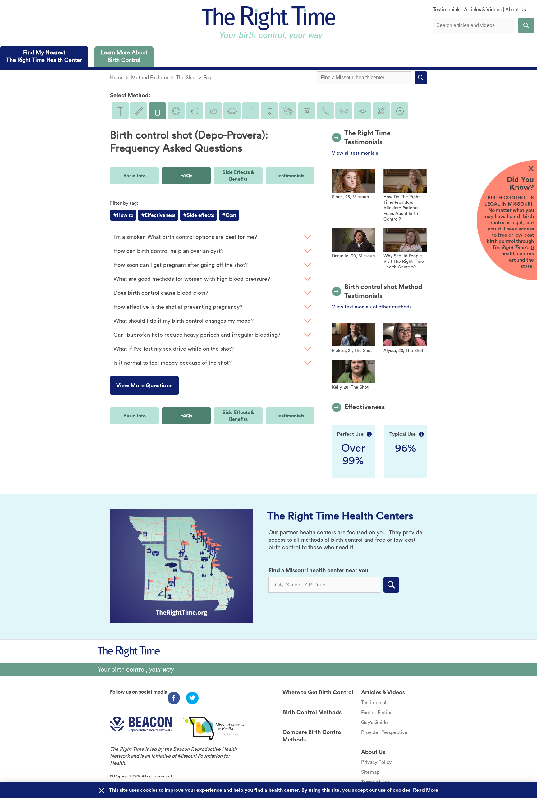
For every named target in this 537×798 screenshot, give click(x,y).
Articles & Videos (483, 9)
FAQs (186, 175)
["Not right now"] (381, 110)
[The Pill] (213, 110)
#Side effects (198, 215)
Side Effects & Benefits (238, 176)
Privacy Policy (376, 762)
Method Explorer (150, 77)
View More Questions (144, 385)
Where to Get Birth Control (317, 692)
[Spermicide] (325, 110)
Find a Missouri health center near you (318, 570)
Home (117, 77)
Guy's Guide (374, 722)
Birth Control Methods (312, 712)
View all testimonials (355, 153)
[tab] (44, 56)
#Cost (229, 215)
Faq (207, 77)
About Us (515, 9)
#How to (123, 215)
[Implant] (138, 110)
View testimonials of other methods (371, 306)
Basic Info (134, 175)
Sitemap (370, 772)
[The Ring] (176, 110)
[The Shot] (157, 110)
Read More (425, 790)
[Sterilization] (362, 110)
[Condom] (250, 110)
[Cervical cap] (287, 110)
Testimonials (446, 9)
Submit (526, 25)
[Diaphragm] (232, 110)
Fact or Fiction (377, 712)
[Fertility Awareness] (306, 110)
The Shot (186, 77)
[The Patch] (194, 110)
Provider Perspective (384, 732)
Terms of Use (375, 782)
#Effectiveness (158, 215)
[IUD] (120, 110)
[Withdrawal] (343, 110)
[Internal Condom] (269, 110)
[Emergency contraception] (399, 110)
